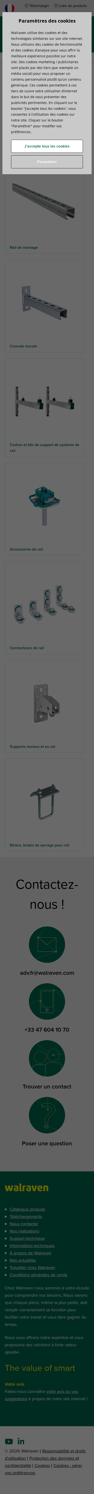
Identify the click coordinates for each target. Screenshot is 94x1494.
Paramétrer (47, 161)
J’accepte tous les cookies (47, 146)
